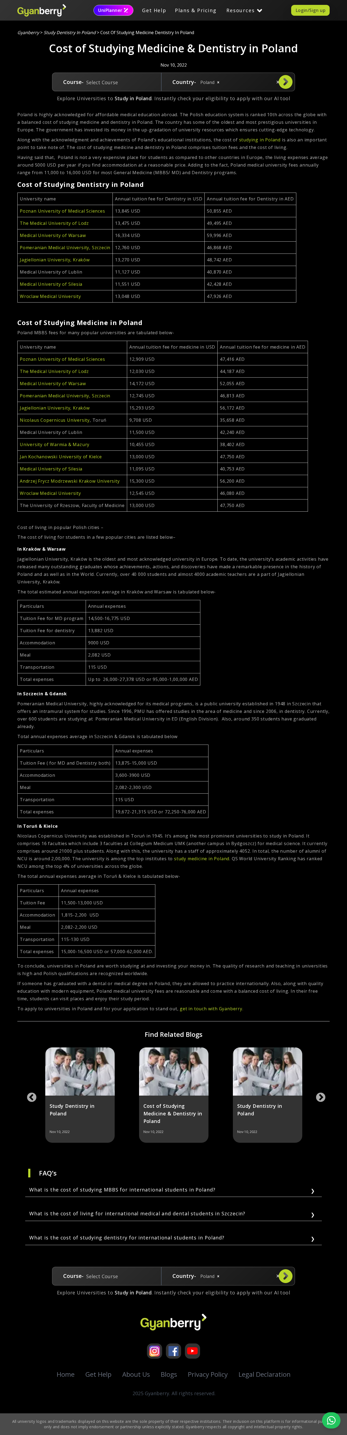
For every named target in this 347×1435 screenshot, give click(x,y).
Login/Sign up (310, 10)
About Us (136, 1374)
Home (66, 1374)
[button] (218, 82)
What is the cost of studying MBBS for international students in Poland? (122, 1189)
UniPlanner (110, 10)
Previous (29, 1095)
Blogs (169, 1374)
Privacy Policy (208, 1374)
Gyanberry (28, 32)
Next (318, 1095)
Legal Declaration (265, 1374)
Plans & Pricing (195, 10)
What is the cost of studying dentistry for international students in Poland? (126, 1237)
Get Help (154, 10)
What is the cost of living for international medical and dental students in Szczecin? (137, 1213)
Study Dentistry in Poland (70, 32)
